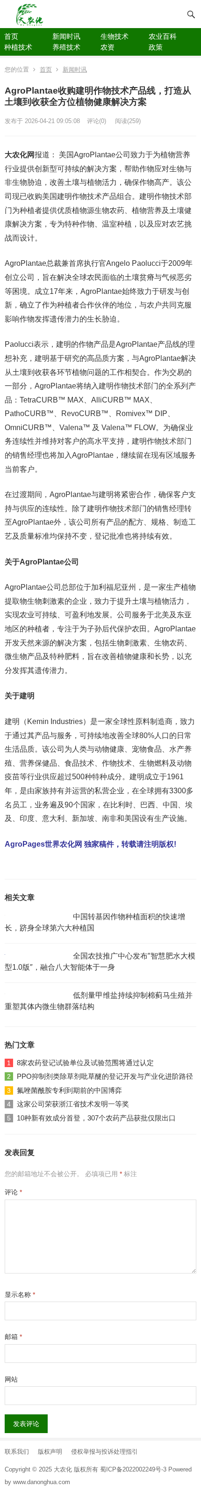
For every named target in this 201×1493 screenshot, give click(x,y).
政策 (156, 47)
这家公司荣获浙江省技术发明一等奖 (73, 1104)
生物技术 (114, 36)
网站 (11, 1379)
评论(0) (96, 120)
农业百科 (163, 36)
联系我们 (17, 1451)
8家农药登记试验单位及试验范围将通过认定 (85, 1063)
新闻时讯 (66, 36)
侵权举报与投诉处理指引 (104, 1451)
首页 (11, 36)
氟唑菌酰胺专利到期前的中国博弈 (69, 1090)
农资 (107, 47)
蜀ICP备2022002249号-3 (134, 1469)
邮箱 (13, 1336)
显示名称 (20, 1294)
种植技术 (18, 47)
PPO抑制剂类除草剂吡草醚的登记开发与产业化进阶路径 (105, 1076)
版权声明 (50, 1451)
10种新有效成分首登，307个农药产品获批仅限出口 (96, 1118)
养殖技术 (66, 47)
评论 (13, 1192)
